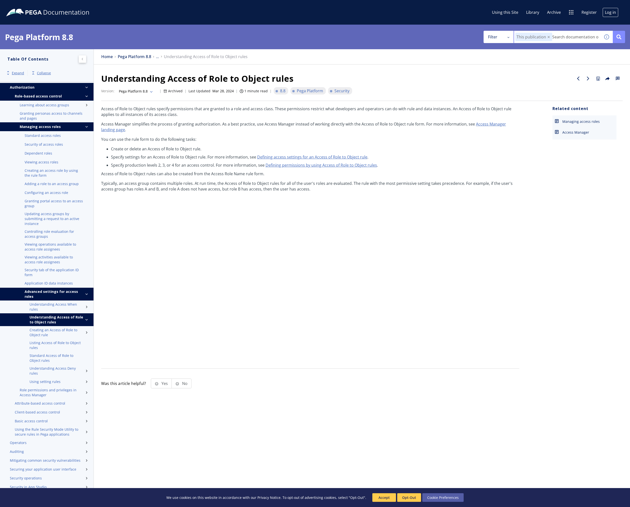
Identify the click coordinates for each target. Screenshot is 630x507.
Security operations (26, 478)
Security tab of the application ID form (52, 272)
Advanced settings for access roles (51, 294)
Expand (18, 73)
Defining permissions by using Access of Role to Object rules (321, 165)
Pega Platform (310, 91)
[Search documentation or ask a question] (619, 37)
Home (107, 57)
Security (341, 91)
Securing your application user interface (43, 469)
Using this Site (505, 12)
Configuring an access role (46, 192)
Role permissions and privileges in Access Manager (48, 392)
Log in (610, 12)
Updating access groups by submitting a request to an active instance (52, 218)
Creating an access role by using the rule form (51, 173)
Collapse (44, 73)
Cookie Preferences (443, 497)
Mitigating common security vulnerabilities (45, 460)
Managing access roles (40, 126)
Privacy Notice (269, 497)
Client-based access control (37, 412)
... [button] (157, 57)
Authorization (22, 87)
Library (532, 12)
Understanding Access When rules (53, 307)
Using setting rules (45, 381)
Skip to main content (22, 5)
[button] (549, 37)
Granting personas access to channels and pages (51, 116)
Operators (18, 442)
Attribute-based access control (40, 403)
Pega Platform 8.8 (134, 57)
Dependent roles (38, 153)
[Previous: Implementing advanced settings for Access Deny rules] (578, 78)
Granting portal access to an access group (54, 203)
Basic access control (31, 421)
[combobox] (557, 37)
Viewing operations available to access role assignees (50, 247)
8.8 (282, 91)
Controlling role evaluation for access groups (49, 234)
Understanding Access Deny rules (53, 371)
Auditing (17, 451)
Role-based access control (38, 96)
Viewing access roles (41, 162)
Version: (107, 91)
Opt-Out (409, 497)
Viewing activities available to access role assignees (49, 259)
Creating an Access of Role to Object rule (53, 332)
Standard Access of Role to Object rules (51, 358)
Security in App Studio (28, 487)
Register (589, 12)
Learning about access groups (44, 105)
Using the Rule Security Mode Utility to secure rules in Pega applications (46, 432)
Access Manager (575, 132)
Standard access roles (43, 135)
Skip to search (60, 5)
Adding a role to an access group (52, 183)
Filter (492, 37)
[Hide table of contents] (82, 59)
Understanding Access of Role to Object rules (56, 319)
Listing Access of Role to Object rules (55, 345)
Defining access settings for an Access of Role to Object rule (312, 157)
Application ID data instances (49, 283)
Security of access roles (44, 144)
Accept (384, 497)
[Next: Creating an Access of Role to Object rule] (588, 78)
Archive (554, 12)
